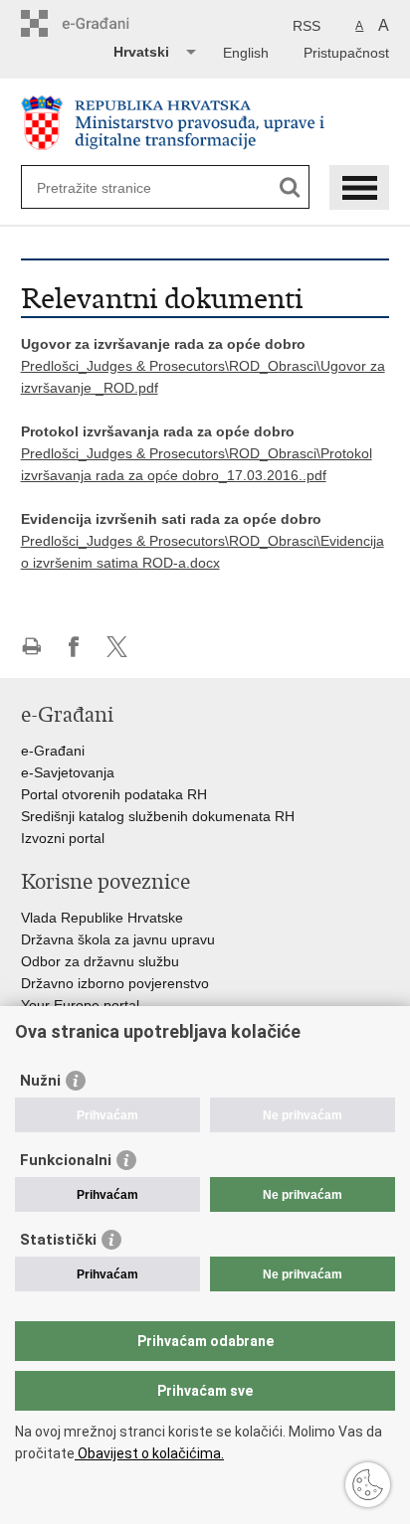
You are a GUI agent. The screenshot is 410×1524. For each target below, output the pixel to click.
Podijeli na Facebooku (74, 646)
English (246, 53)
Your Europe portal (80, 1005)
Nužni (40, 1081)
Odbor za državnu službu (100, 961)
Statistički (58, 1240)
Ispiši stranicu (31, 646)
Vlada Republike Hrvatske (102, 918)
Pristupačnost (346, 53)
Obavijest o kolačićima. (149, 1453)
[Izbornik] (359, 187)
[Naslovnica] (205, 122)
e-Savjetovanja (67, 772)
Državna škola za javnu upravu (118, 939)
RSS (306, 26)
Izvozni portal (62, 838)
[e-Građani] (106, 23)
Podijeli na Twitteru (116, 646)
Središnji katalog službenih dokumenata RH (158, 816)
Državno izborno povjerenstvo (115, 983)
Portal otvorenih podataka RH (114, 794)
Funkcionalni (65, 1160)
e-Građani (53, 751)
